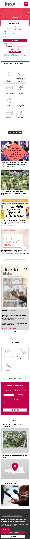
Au (17, 402)
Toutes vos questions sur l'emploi (15, 378)
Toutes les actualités (15, 261)
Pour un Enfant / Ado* (10, 34)
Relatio (15, 331)
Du (4, 402)
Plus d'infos (5, 529)
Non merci (13, 536)
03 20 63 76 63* (15, 52)
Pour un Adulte (8, 32)
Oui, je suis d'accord (12, 532)
